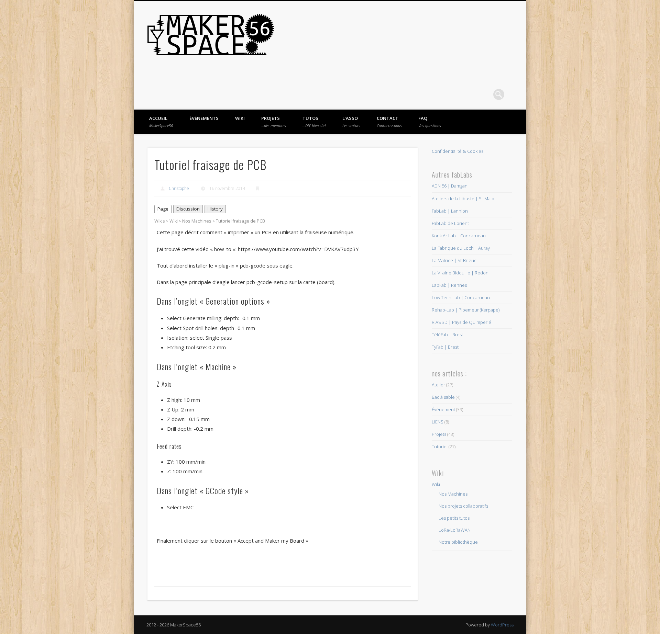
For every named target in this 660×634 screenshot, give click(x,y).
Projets (273, 121)
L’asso (351, 121)
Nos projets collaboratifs (463, 506)
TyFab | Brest (445, 347)
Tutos (314, 121)
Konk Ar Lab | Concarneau (459, 236)
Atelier (438, 385)
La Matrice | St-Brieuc (454, 260)
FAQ (429, 121)
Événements (204, 118)
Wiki (240, 118)
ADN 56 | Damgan (450, 186)
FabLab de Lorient (450, 223)
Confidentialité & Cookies (457, 151)
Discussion (188, 209)
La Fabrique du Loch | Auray (461, 248)
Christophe (179, 188)
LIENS (437, 422)
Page (162, 209)
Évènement (443, 409)
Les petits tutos (454, 518)
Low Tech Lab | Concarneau (461, 297)
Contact (389, 121)
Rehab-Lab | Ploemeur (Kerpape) (465, 310)
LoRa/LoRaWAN (455, 530)
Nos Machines (196, 221)
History (215, 209)
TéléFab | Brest (447, 334)
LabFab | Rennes (449, 285)
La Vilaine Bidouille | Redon (460, 273)
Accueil (161, 121)
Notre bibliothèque (458, 542)
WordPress (502, 625)
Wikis (159, 221)
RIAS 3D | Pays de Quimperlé (461, 322)
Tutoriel (440, 446)
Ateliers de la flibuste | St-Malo (463, 198)
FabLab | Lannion (450, 211)
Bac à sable (443, 397)
